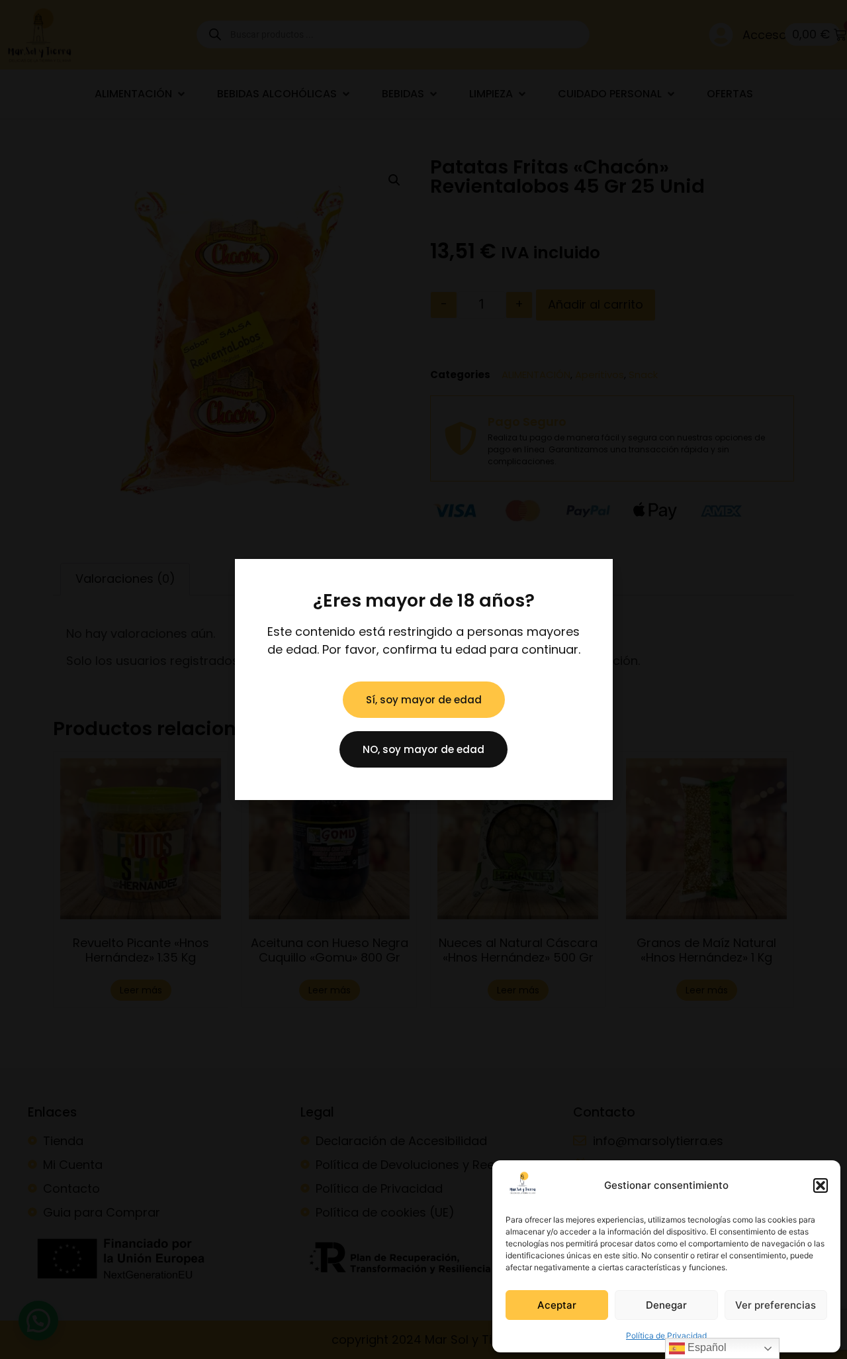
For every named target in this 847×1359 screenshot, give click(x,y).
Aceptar (556, 1305)
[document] (423, 679)
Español (706, 1347)
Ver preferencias (775, 1305)
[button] (820, 1185)
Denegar (666, 1305)
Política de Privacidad (666, 1335)
